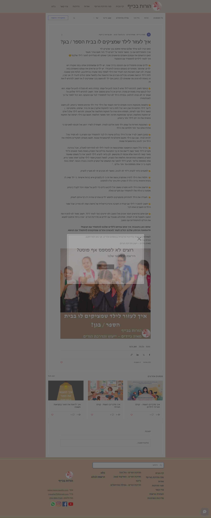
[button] (105, 266)
